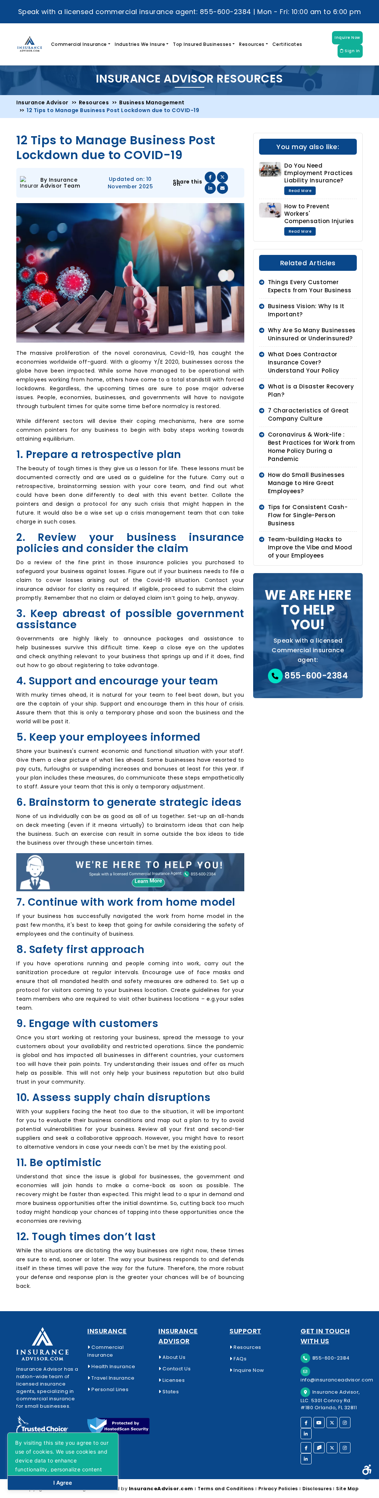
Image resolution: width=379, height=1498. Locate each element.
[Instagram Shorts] (345, 1447)
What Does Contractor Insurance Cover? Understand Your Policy (303, 362)
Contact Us (176, 1368)
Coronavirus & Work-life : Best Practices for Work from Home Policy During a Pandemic (311, 447)
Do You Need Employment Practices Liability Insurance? (318, 173)
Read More (300, 190)
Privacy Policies (278, 1488)
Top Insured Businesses (202, 44)
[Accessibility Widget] (367, 1470)
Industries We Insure (140, 44)
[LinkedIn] (306, 1433)
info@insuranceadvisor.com (337, 1379)
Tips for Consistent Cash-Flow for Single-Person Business (308, 515)
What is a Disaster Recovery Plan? (311, 390)
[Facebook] (306, 1422)
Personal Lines (109, 1389)
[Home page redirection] (47, 1344)
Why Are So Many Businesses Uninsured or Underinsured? (312, 334)
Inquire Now (347, 37)
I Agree (62, 1483)
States (170, 1391)
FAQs (239, 1358)
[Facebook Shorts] (306, 1447)
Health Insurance (112, 1366)
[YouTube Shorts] (319, 1447)
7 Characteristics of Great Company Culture (308, 415)
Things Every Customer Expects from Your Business (310, 286)
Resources (252, 44)
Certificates (287, 44)
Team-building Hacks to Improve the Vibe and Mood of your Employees (310, 547)
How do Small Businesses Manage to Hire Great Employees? (306, 483)
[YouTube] (319, 1422)
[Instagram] (345, 1422)
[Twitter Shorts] (332, 1447)
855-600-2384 (315, 675)
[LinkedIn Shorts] (306, 1458)
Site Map (347, 1488)
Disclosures (317, 1488)
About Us (173, 1357)
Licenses (173, 1380)
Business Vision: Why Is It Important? (306, 310)
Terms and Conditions (226, 1488)
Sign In (351, 51)
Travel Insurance (112, 1377)
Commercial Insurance (79, 44)
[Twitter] (332, 1422)
